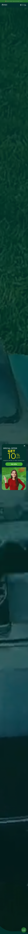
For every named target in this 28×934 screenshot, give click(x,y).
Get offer (14, 464)
